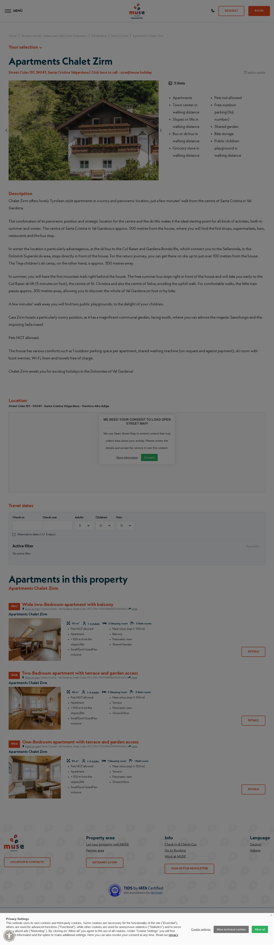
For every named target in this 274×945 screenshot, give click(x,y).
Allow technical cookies (231, 929)
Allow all (260, 929)
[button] (9, 936)
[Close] (13, 932)
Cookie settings (201, 929)
